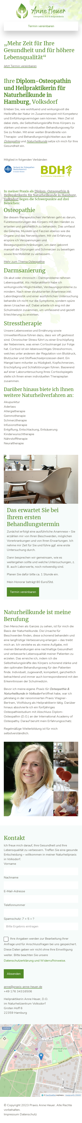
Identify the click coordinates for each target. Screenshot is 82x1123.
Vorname (10, 864)
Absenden (14, 974)
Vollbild (6, 1028)
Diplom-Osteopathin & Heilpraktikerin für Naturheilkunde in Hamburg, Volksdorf (40, 195)
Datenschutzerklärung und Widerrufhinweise (34, 961)
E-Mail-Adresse (14, 891)
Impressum (11, 1114)
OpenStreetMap (51, 1095)
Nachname (11, 877)
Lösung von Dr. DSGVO (73, 1095)
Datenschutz (28, 1114)
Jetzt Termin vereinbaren (20, 66)
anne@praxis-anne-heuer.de (23, 987)
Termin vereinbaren (41, 26)
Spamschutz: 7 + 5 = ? (19, 919)
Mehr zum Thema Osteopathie (24, 262)
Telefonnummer (14, 905)
